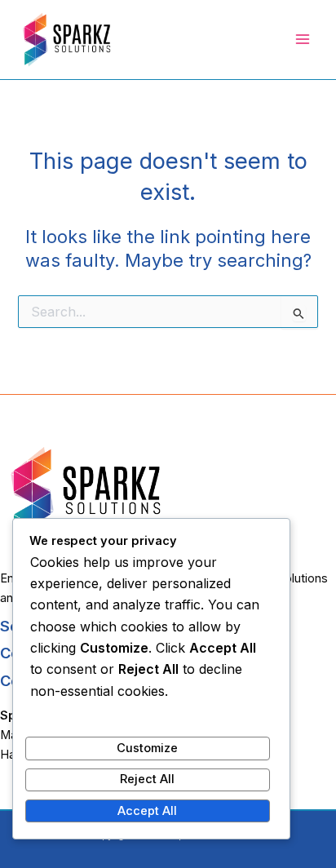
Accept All (147, 811)
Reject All (147, 779)
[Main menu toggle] (302, 39)
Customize (147, 748)
